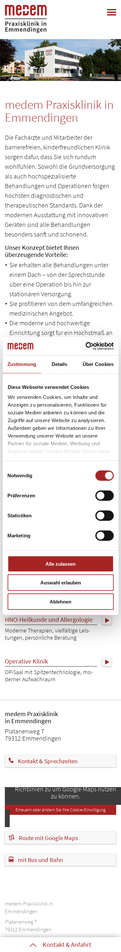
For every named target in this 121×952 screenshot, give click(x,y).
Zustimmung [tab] (21, 364)
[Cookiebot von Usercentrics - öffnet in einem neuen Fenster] (86, 346)
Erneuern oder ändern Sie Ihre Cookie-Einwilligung (60, 810)
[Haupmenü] (111, 12)
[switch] (104, 495)
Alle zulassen (60, 563)
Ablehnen (60, 601)
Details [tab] (59, 364)
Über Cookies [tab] (98, 364)
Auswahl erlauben (60, 582)
